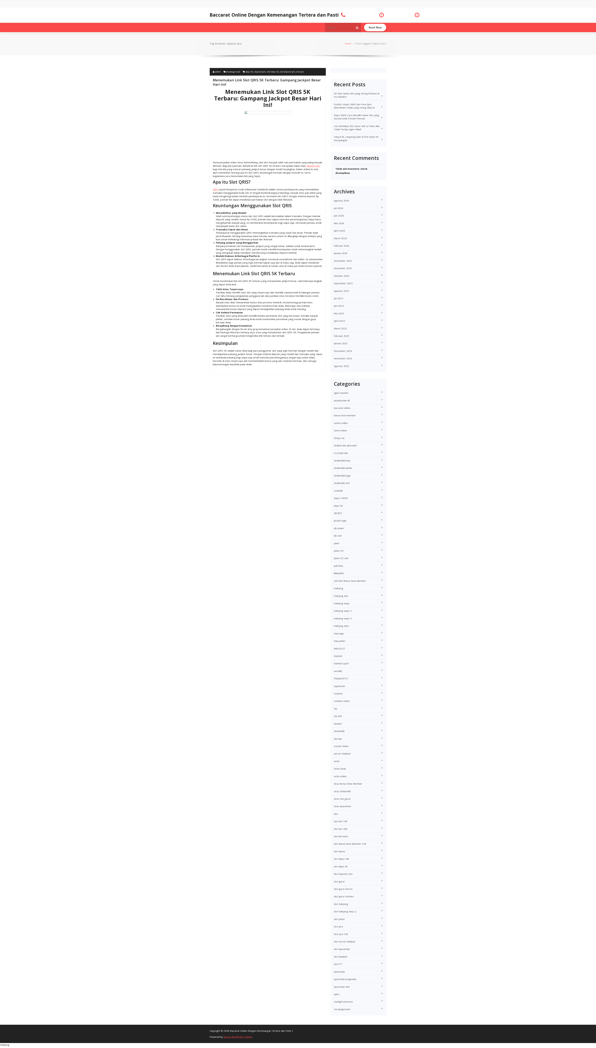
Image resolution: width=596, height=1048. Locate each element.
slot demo (339, 851)
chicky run (339, 438)
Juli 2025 (338, 298)
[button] (357, 27)
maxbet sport (341, 663)
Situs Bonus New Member (348, 783)
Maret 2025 (340, 328)
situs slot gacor (342, 798)
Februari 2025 (341, 335)
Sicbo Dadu (340, 768)
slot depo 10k (341, 858)
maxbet (338, 655)
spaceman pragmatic (345, 979)
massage (339, 633)
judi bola (338, 565)
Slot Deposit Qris (343, 873)
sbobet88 (339, 731)
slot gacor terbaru (344, 896)
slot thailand (340, 956)
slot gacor (339, 881)
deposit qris (260, 71)
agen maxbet (341, 392)
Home (348, 43)
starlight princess (343, 1001)
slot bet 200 (340, 828)
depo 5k (249, 71)
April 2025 (339, 320)
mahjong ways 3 (343, 618)
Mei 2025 (339, 313)
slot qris (300, 71)
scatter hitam (341, 746)
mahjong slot (341, 595)
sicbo (337, 761)
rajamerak (339, 686)
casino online (341, 423)
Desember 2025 (343, 260)
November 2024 (343, 358)
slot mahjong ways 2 (345, 911)
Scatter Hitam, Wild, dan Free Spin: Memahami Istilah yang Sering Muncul (354, 106)
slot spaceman (342, 949)
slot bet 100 (340, 821)
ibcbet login (340, 520)
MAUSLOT (339, 648)
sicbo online (340, 776)
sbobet (338, 723)
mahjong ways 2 (343, 610)
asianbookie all (342, 400)
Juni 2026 (339, 215)
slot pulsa (339, 919)
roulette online (342, 700)
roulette (338, 693)
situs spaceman (342, 806)
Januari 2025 (340, 343)
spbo (336, 994)
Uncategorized (233, 71)
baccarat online (342, 407)
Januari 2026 (340, 253)
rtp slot (338, 716)
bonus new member (345, 415)
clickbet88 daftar (343, 468)
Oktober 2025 (341, 275)
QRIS (215, 189)
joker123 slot (341, 558)
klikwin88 (339, 573)
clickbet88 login (342, 475)
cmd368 (338, 490)
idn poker (339, 528)
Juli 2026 (338, 208)
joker (336, 543)
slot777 (338, 964)
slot (336, 813)
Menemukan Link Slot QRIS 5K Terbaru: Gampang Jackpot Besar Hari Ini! (267, 82)
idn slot (338, 535)
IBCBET (338, 513)
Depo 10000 (341, 498)
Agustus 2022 (341, 366)
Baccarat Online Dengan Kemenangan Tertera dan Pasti (274, 15)
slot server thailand (344, 941)
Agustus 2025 (341, 290)
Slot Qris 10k (341, 934)
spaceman (339, 971)
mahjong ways (342, 603)
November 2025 (343, 268)
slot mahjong (341, 904)
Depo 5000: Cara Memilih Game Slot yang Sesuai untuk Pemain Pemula (356, 117)
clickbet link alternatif (345, 445)
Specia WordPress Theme (238, 1036)
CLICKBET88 (341, 453)
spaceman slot (342, 986)
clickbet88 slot (342, 483)
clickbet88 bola (342, 460)
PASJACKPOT (341, 678)
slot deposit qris (287, 71)
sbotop (338, 738)
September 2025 (343, 283)
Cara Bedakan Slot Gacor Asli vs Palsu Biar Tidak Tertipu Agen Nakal (357, 127)
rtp (335, 708)
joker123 (339, 550)
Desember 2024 (343, 350)
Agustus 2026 (341, 200)
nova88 (338, 671)
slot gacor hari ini (343, 888)
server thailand (342, 753)
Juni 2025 (339, 305)
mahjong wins (341, 625)
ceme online (340, 430)
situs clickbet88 (342, 791)
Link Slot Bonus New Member (350, 580)
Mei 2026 (339, 223)
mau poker (339, 640)
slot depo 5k (273, 71)
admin (217, 71)
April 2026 (339, 230)
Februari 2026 (341, 245)
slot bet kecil (341, 836)
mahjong (338, 588)
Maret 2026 (340, 238)
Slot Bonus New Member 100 (350, 843)
